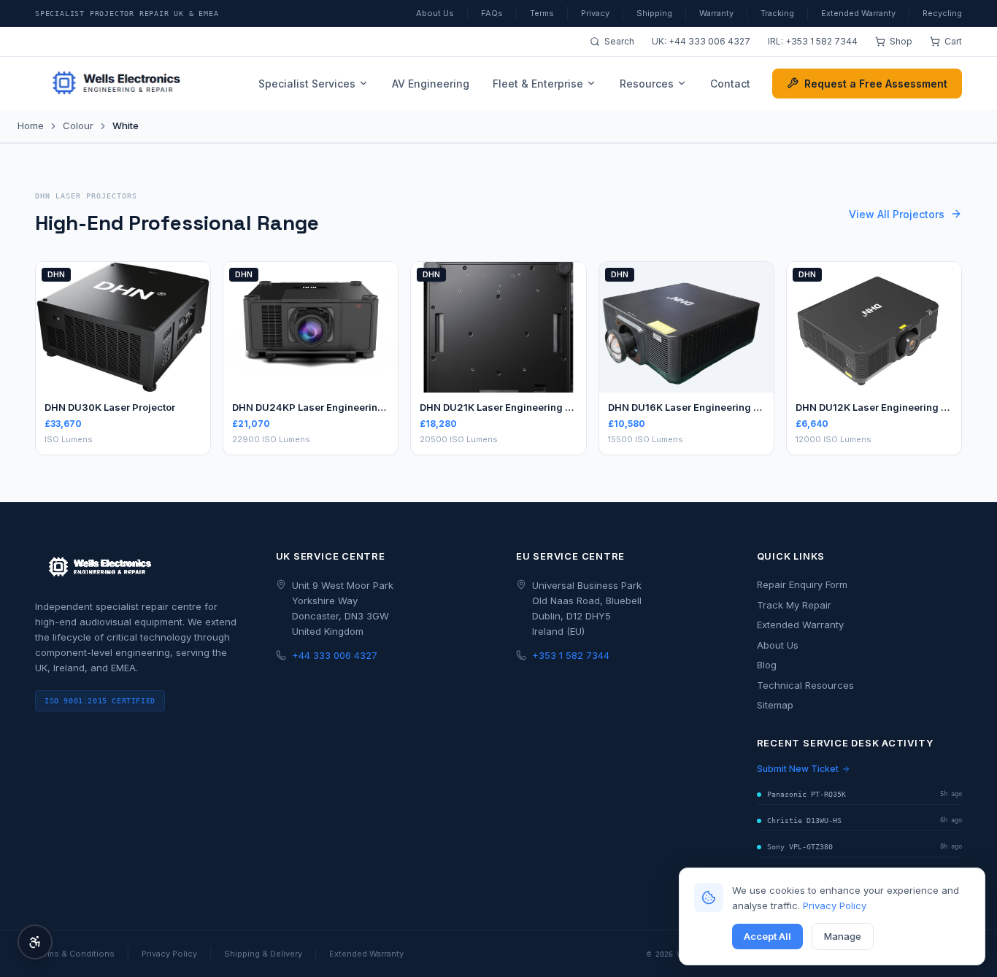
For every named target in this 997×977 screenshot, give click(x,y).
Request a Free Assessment (875, 83)
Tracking (777, 13)
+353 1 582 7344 (821, 41)
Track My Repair (794, 605)
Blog (767, 665)
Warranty (716, 13)
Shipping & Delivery (263, 954)
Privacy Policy (834, 905)
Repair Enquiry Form (802, 584)
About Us (435, 13)
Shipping (654, 13)
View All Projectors (896, 214)
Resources (647, 83)
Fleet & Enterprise (538, 83)
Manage (842, 936)
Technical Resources (805, 685)
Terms (542, 13)
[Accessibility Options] (35, 941)
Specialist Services (306, 83)
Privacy (595, 13)
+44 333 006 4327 (709, 41)
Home (31, 125)
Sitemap (775, 705)
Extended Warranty (858, 13)
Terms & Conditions (75, 954)
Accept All (767, 936)
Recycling (942, 13)
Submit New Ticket (798, 768)
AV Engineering (430, 83)
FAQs (492, 13)
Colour (78, 125)
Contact (730, 83)
